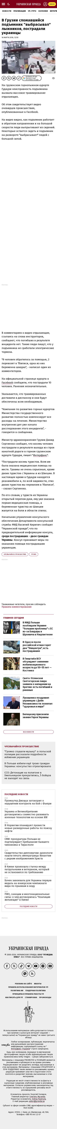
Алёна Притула (39, 1099)
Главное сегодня (13, 617)
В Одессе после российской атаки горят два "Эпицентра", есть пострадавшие (37, 647)
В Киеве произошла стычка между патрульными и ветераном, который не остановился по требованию (27, 869)
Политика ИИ (17, 991)
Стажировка (31, 997)
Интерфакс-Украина (20, 1049)
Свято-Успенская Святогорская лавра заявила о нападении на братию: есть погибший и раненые (37, 684)
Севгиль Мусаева (37, 1096)
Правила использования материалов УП (28, 987)
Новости (6, 11)
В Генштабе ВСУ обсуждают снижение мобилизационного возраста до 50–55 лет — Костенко (37, 664)
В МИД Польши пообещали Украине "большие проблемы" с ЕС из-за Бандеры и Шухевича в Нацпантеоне (38, 628)
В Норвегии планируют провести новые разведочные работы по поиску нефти (28, 828)
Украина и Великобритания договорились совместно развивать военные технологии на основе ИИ (27, 814)
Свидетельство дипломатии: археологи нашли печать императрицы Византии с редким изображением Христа (28, 855)
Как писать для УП (14, 997)
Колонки (43, 11)
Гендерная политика (35, 991)
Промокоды (45, 997)
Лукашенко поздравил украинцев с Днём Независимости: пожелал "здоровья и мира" (37, 702)
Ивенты (37, 984)
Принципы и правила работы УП (28, 994)
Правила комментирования (17, 607)
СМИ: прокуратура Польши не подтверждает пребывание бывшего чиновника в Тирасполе (27, 842)
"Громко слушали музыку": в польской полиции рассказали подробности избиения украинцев (27, 754)
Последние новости (16, 794)
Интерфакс (40, 455)
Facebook (7, 382)
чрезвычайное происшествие (15, 554)
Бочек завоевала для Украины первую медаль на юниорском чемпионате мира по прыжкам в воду (28, 883)
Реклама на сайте (23, 984)
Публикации (19, 11)
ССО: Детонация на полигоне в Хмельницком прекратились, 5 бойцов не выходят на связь (27, 775)
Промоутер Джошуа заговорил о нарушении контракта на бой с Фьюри (28, 802)
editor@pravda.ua (37, 1101)
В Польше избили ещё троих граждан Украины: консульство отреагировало (27, 765)
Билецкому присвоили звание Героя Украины (36, 716)
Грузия (33, 554)
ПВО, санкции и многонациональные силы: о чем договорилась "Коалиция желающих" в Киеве (27, 897)
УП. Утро (32, 11)
